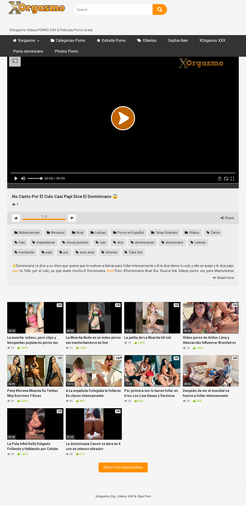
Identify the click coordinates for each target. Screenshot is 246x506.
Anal (79, 232)
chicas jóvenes (77, 242)
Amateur (57, 232)
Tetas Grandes (166, 232)
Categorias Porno (70, 40)
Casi (21, 242)
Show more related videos (123, 467)
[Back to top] (229, 491)
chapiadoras (45, 242)
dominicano (174, 242)
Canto (215, 232)
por (65, 252)
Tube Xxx (135, 252)
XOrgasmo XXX (212, 40)
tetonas (111, 252)
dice (120, 242)
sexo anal (86, 252)
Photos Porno (66, 51)
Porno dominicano (28, 51)
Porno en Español (130, 232)
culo (102, 242)
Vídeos (193, 232)
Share (229, 218)
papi (48, 252)
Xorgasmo (26, 40)
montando (26, 252)
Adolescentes (29, 232)
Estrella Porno (114, 40)
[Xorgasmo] (43, 14)
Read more (225, 278)
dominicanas (144, 242)
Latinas (100, 232)
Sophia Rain (178, 40)
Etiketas (150, 40)
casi (15, 271)
